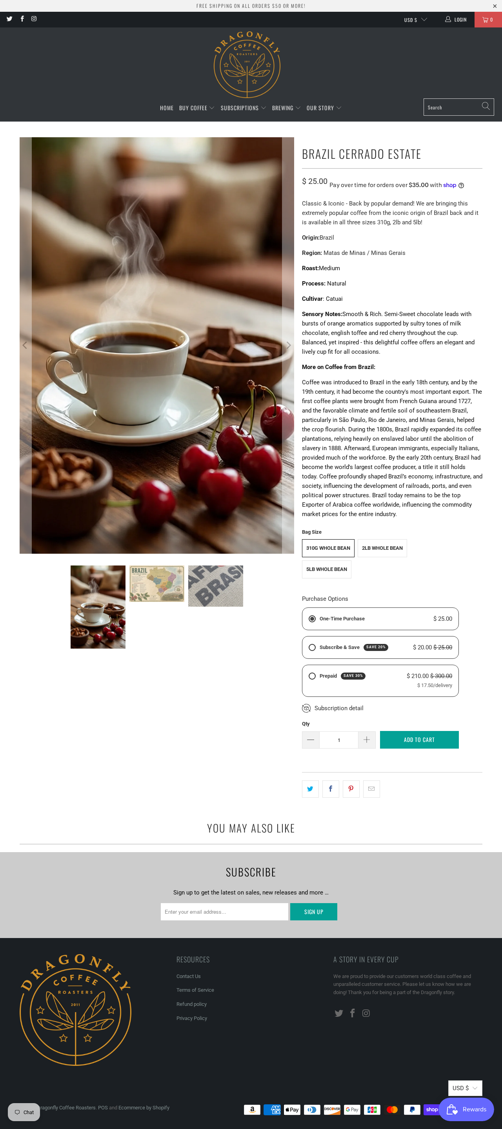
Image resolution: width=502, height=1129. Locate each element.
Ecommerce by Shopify (143, 1108)
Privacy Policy (191, 1018)
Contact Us (188, 976)
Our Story (321, 108)
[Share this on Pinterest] (351, 789)
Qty (306, 724)
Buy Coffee (194, 108)
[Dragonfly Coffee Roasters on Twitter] (9, 19)
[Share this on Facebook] (330, 789)
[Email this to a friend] (371, 789)
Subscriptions (240, 108)
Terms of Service (195, 990)
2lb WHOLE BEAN (382, 548)
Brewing (283, 108)
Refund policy (191, 1004)
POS (103, 1108)
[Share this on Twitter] (310, 789)
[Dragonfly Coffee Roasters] (247, 64)
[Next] (288, 345)
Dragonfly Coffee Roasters (66, 1108)
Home (167, 108)
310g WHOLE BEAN (328, 548)
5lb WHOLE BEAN (326, 569)
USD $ (410, 19)
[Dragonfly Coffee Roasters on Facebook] (21, 19)
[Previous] (25, 345)
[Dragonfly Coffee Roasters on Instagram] (34, 19)
